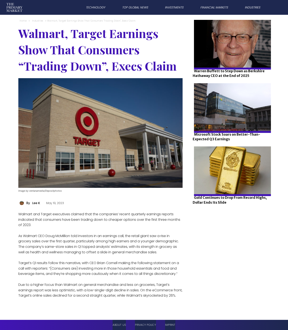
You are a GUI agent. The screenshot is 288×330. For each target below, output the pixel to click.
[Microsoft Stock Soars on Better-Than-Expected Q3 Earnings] (231, 121)
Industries (37, 20)
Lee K (36, 203)
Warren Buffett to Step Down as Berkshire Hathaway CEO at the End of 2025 (229, 73)
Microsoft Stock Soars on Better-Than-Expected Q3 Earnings (226, 136)
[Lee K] (22, 203)
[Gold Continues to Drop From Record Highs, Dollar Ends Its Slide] (231, 185)
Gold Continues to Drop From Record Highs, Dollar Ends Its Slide (230, 199)
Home (23, 20)
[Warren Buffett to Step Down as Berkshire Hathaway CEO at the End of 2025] (231, 58)
